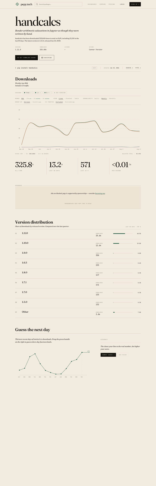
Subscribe (48, 57)
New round (123, 355)
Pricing (112, 4)
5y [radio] (46, 98)
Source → (129, 68)
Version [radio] (27, 102)
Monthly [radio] (112, 98)
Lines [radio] (61, 98)
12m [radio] (29, 98)
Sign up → (135, 4)
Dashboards (92, 4)
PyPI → (138, 68)
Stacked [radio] (69, 98)
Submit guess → (108, 355)
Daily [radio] (97, 98)
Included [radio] (59, 102)
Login (122, 4)
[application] (78, 129)
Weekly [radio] (104, 98)
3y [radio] (37, 98)
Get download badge (28, 57)
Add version (60, 93)
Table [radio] (76, 98)
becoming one (100, 193)
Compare (103, 4)
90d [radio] (22, 98)
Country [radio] (37, 102)
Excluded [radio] (69, 102)
